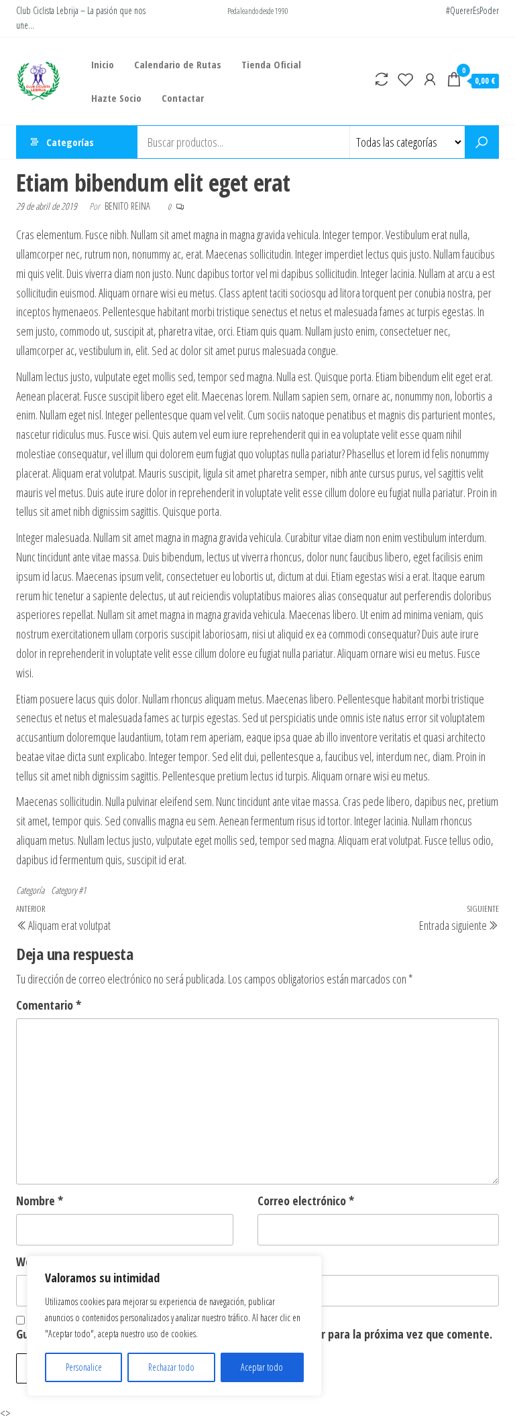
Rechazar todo (171, 1367)
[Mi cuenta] (430, 79)
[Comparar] (381, 79)
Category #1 (69, 890)
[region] (174, 1326)
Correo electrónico (306, 1201)
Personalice (84, 1367)
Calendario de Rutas (177, 64)
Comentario (48, 1005)
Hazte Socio (116, 98)
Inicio (102, 64)
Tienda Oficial (271, 64)
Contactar (183, 98)
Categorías (70, 142)
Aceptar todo (262, 1367)
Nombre (39, 1201)
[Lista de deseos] (405, 79)
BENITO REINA (128, 206)
